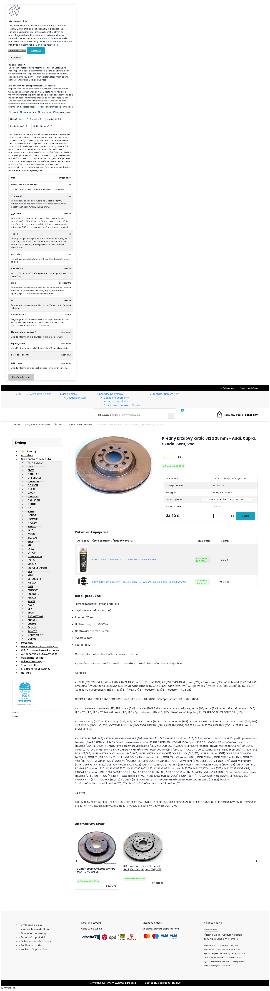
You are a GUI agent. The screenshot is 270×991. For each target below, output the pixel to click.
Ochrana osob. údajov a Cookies (122, 405)
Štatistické (46, 112)
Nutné (15, 112)
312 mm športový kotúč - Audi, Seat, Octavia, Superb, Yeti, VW (142, 868)
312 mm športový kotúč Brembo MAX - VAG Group (96, 870)
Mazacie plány (68, 394)
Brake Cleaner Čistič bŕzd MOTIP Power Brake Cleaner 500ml (124, 559)
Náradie (26, 672)
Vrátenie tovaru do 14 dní (35, 929)
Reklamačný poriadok (116, 401)
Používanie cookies (31, 945)
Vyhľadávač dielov (41, 394)
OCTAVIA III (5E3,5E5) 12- (80, 424)
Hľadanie (104, 415)
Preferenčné (29, 112)
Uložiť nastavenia (21, 377)
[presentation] (76, 861)
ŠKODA (58, 424)
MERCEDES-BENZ (37, 567)
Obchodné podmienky (110, 394)
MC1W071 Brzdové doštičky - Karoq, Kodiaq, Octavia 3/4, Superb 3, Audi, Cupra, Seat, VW (139, 582)
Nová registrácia (249, 388)
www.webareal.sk (125, 982)
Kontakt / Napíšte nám (166, 394)
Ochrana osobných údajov (36, 941)
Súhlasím (36, 50)
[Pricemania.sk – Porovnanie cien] (211, 930)
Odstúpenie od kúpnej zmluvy (162, 982)
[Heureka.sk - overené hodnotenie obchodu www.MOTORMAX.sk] (25, 706)
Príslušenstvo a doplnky (35, 669)
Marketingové (63, 112)
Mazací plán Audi (76, 397)
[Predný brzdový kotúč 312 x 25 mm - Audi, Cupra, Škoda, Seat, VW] (113, 466)
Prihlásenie (229, 388)
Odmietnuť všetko (17, 50)
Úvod (17, 424)
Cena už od (91, 928)
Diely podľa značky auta (37, 424)
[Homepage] (20, 394)
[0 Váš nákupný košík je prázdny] (237, 415)
